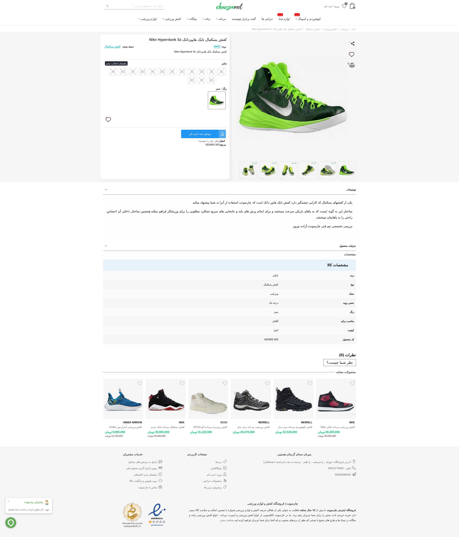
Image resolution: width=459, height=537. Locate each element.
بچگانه (193, 18)
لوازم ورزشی (149, 18)
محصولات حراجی (212, 480)
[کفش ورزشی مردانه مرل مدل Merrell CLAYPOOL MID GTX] (251, 399)
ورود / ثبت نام (214, 474)
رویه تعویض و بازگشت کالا (143, 480)
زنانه (207, 18)
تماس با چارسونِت (147, 487)
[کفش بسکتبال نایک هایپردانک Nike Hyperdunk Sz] (294, 96)
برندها (219, 461)
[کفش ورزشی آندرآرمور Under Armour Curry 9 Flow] (123, 399)
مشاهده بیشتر (227, 520)
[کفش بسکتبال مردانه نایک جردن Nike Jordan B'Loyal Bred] (166, 399)
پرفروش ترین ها (213, 487)
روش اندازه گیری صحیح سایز (141, 468)
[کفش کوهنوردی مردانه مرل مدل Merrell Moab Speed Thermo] (293, 399)
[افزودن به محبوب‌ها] (351, 54)
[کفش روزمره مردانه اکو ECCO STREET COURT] (208, 399)
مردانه (222, 18)
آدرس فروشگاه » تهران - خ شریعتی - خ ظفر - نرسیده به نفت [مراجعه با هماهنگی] (307, 461)
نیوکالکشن (216, 468)
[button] (350, 403)
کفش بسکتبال (112, 46)
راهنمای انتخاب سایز (116, 63)
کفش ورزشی (173, 18)
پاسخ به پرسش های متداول (142, 461)
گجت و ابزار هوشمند (244, 18)
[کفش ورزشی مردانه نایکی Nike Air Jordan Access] (336, 399)
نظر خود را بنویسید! (208, 140)
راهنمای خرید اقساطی (145, 474)
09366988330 (343, 474)
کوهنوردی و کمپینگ (308, 16)
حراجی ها (267, 18)
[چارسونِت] (229, 6)
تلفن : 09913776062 (339, 468)
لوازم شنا (284, 16)
